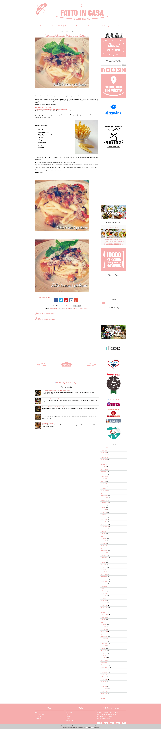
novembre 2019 (105, 526)
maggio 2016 (104, 624)
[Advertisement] (65, 376)
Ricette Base (69, 712)
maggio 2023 (104, 459)
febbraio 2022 (104, 469)
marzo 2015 (104, 658)
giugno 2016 (104, 622)
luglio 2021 (103, 481)
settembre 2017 (105, 586)
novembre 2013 (105, 696)
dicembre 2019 (104, 524)
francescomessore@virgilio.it (104, 718)
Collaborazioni (106, 26)
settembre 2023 (105, 457)
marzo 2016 (104, 629)
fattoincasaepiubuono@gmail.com (114, 303)
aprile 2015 (103, 655)
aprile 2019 (103, 541)
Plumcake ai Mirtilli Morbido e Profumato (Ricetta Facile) (56, 407)
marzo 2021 (104, 488)
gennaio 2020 (104, 521)
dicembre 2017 (104, 579)
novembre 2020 (105, 498)
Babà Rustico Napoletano (48, 423)
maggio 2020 (104, 512)
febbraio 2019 (104, 545)
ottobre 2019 (104, 529)
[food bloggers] (113, 423)
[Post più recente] (41, 364)
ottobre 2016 (104, 612)
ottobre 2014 (104, 669)
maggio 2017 (104, 595)
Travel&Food (76, 26)
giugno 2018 (104, 564)
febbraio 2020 (104, 519)
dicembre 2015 (104, 636)
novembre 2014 (105, 667)
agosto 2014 (104, 674)
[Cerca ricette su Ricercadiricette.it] (113, 399)
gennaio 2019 (104, 548)
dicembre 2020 (104, 495)
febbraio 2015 (104, 660)
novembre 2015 (105, 638)
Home (41, 26)
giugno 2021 (104, 483)
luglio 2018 (103, 562)
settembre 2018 (105, 557)
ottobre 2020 (104, 500)
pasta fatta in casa (67, 308)
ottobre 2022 (104, 464)
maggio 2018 (104, 567)
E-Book (118, 26)
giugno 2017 (104, 593)
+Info (92, 727)
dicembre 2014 (104, 665)
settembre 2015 (105, 643)
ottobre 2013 (104, 698)
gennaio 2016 (104, 634)
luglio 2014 (103, 677)
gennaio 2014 (104, 691)
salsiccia (86, 308)
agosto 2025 (104, 450)
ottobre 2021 (104, 474)
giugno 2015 (104, 650)
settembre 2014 (105, 672)
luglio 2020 (103, 507)
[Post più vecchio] (91, 364)
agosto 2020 (104, 505)
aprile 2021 (103, 486)
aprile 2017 (103, 598)
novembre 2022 (105, 462)
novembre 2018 (105, 552)
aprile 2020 (103, 514)
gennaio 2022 (104, 471)
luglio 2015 (103, 648)
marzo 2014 (104, 686)
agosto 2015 (104, 646)
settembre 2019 (105, 531)
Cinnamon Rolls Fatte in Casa (49, 415)
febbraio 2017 (104, 603)
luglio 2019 (103, 533)
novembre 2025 (105, 447)
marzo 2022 (104, 467)
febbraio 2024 (104, 455)
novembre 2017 (105, 581)
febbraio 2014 (104, 689)
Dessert (68, 718)
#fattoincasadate (91, 26)
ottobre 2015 (104, 641)
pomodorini (74, 308)
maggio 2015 (104, 653)
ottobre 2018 (104, 555)
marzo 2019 (104, 543)
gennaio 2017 (104, 605)
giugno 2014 (104, 679)
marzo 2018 (104, 572)
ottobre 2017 (104, 584)
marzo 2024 (104, 452)
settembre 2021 (105, 476)
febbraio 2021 (104, 490)
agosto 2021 (104, 478)
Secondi (68, 716)
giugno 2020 (104, 510)
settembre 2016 (105, 615)
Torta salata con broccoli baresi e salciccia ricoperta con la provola (51, 109)
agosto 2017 (104, 588)
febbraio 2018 (104, 574)
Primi (67, 714)
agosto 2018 (104, 560)
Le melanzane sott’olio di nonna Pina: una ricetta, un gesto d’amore (58, 399)
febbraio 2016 (104, 631)
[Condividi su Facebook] (79, 306)
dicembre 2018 (104, 550)
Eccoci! (50, 26)
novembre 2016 (105, 610)
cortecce (52, 308)
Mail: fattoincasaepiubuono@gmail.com (106, 714)
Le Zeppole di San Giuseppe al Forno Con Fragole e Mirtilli (56, 390)
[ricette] (113, 406)
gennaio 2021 (104, 493)
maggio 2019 (104, 538)
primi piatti (81, 308)
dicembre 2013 (104, 693)
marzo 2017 (104, 600)
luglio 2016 (103, 619)
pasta (61, 308)
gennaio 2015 (104, 662)
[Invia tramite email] (74, 306)
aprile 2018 (103, 569)
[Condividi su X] (77, 306)
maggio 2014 (104, 681)
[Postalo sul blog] (75, 306)
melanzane (56, 308)
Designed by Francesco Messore (104, 716)
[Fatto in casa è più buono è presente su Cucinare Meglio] (113, 416)
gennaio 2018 (104, 576)
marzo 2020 (104, 517)
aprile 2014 (103, 684)
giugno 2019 (104, 536)
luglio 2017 (103, 591)
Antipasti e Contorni (71, 720)
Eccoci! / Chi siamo (39, 714)
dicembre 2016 (104, 607)
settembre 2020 (105, 502)
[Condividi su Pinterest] (80, 306)
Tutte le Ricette (62, 26)
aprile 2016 (103, 627)
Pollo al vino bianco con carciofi (43, 107)
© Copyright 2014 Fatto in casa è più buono (107, 712)
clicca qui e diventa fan (45, 297)
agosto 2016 (104, 617)
